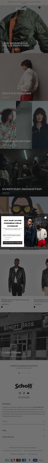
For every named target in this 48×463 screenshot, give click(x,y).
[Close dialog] (45, 218)
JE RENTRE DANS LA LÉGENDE (12, 242)
